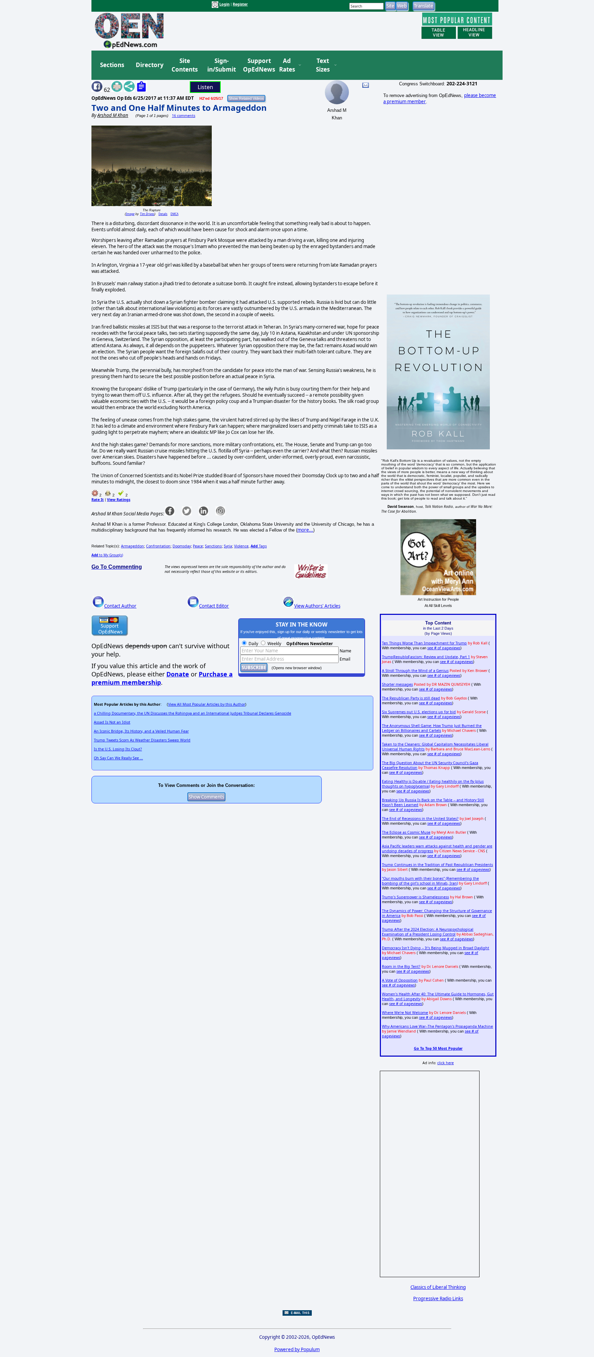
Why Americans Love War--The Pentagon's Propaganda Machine (437, 1026)
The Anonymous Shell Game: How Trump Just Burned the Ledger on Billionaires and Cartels (432, 728)
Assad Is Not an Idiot (112, 722)
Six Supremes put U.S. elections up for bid (419, 711)
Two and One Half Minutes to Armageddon (179, 107)
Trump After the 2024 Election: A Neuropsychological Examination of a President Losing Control (427, 932)
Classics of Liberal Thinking (438, 1287)
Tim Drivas (147, 214)
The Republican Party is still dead (411, 698)
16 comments (183, 115)
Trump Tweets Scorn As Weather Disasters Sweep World (142, 740)
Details (162, 214)
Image (130, 214)
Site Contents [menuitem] (185, 65)
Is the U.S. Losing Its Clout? (118, 749)
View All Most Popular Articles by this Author (206, 704)
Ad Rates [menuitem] (287, 65)
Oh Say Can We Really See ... (118, 758)
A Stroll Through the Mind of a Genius (415, 670)
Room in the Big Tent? (401, 966)
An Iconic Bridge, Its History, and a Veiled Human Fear (141, 731)
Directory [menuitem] (149, 65)
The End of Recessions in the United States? (420, 818)
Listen (205, 87)
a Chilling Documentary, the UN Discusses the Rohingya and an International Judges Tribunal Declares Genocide (192, 713)
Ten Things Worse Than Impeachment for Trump (424, 643)
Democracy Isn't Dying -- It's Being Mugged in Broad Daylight (435, 947)
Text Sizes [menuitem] (323, 65)
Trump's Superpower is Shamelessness (415, 897)
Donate (177, 674)
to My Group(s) (107, 555)
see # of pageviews (443, 647)
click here (445, 1062)
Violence (241, 546)
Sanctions (213, 546)
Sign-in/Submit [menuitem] (220, 65)
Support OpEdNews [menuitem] (256, 65)
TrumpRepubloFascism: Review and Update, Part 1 (426, 656)
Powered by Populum (297, 1349)
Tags (259, 546)
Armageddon (132, 546)
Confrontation (158, 546)
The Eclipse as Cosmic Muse (406, 832)
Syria (228, 546)
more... (305, 530)
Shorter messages (397, 684)
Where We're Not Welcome (405, 1012)
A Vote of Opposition (400, 980)
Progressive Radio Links (438, 1298)
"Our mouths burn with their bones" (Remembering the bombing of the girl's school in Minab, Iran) (430, 881)
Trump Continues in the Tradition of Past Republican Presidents (437, 864)
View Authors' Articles (317, 606)
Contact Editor (214, 606)
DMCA (174, 214)
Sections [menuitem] (112, 65)
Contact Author (120, 606)
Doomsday (182, 546)
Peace (198, 546)
